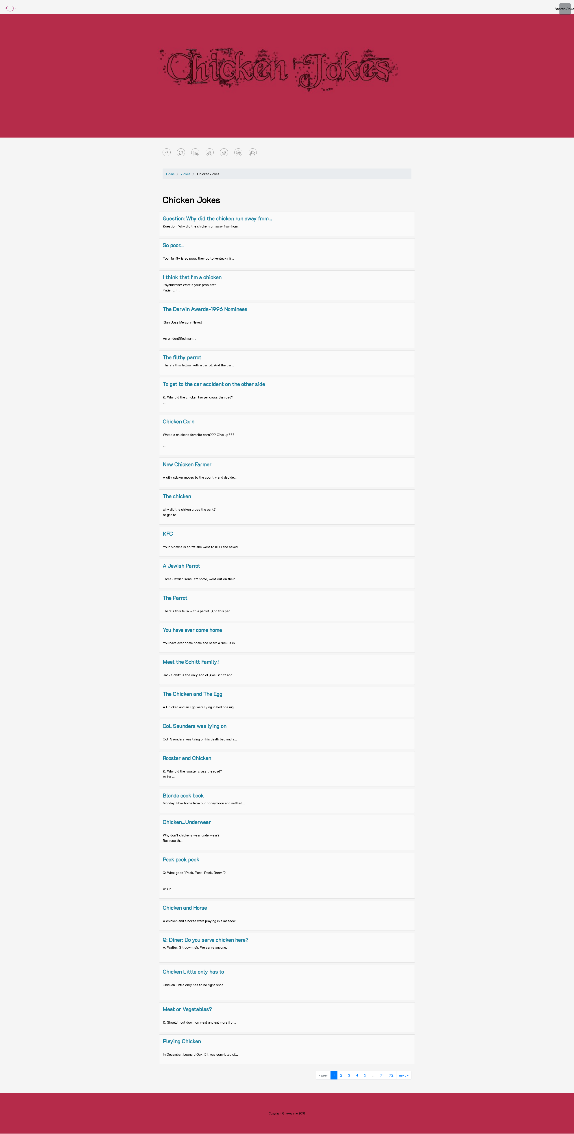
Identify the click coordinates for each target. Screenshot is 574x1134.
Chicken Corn (178, 421)
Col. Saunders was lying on (194, 725)
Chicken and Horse (185, 907)
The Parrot (175, 597)
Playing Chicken (182, 1041)
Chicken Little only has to (193, 971)
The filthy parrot (182, 357)
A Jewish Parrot (181, 565)
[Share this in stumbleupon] (210, 152)
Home (170, 173)
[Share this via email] (253, 152)
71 (381, 1075)
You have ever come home (192, 629)
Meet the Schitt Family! (191, 661)
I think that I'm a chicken (192, 277)
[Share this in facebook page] (167, 152)
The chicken (177, 496)
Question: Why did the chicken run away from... (217, 218)
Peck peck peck (181, 859)
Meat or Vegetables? (187, 1008)
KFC (168, 533)
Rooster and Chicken (187, 757)
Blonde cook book (183, 795)
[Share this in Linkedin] (195, 152)
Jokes (186, 173)
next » (404, 1075)
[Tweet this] (181, 152)
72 (391, 1075)
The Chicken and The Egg (192, 693)
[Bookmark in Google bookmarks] (238, 152)
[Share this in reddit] (224, 152)
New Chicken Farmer (187, 464)
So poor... (173, 244)
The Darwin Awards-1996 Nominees (205, 308)
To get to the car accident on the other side (214, 383)
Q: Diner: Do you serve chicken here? (205, 939)
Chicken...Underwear (187, 821)
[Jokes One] (10, 8)
